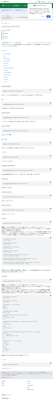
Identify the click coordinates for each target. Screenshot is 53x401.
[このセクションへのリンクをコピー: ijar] (4, 99)
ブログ (3, 383)
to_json (5, 77)
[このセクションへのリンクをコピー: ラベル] (7, 152)
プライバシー (9, 394)
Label (4, 157)
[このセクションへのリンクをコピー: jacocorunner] (11, 113)
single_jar (6, 70)
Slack (28, 387)
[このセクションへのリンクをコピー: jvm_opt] (8, 139)
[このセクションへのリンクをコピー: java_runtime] (11, 126)
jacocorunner (7, 58)
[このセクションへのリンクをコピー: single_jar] (9, 179)
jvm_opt (6, 63)
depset (4, 91)
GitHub (3, 385)
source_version (7, 72)
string (4, 196)
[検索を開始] (36, 1)
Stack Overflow (30, 389)
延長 (6, 23)
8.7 (38, 42)
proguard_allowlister (8, 67)
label (5, 65)
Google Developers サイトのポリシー (36, 373)
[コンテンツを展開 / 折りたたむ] (10, 30)
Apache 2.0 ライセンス (10, 373)
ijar (4, 56)
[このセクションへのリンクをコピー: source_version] (13, 192)
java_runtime (7, 60)
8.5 (42, 42)
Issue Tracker (30, 385)
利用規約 (3, 394)
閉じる (43, 16)
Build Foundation (5, 10)
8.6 (40, 42)
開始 (48, 16)
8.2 (48, 42)
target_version (7, 74)
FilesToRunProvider (8, 104)
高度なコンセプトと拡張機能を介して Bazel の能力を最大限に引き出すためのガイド (26, 5)
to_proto (6, 79)
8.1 (50, 42)
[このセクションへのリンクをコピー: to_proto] (8, 276)
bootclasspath (7, 53)
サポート (29, 383)
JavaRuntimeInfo (7, 130)
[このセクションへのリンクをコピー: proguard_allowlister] (16, 165)
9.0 (36, 42)
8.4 (44, 42)
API (9, 23)
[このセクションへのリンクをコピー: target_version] (12, 205)
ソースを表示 (17, 42)
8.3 (46, 42)
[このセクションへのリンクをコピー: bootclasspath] (12, 86)
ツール (5, 81)
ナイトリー (30, 42)
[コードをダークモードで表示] (50, 89)
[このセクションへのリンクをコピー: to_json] (7, 218)
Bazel (3, 23)
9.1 (34, 42)
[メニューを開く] (2, 1)
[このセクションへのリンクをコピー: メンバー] (9, 50)
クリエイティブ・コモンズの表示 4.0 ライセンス (29, 372)
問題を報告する (7, 42)
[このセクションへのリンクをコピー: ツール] (7, 360)
